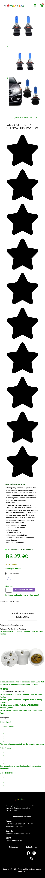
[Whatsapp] (31, 859)
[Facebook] (28, 853)
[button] (35, 5)
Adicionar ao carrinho (24, 590)
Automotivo (14, 550)
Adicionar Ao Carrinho (14, 692)
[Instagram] (34, 853)
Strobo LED (27, 550)
